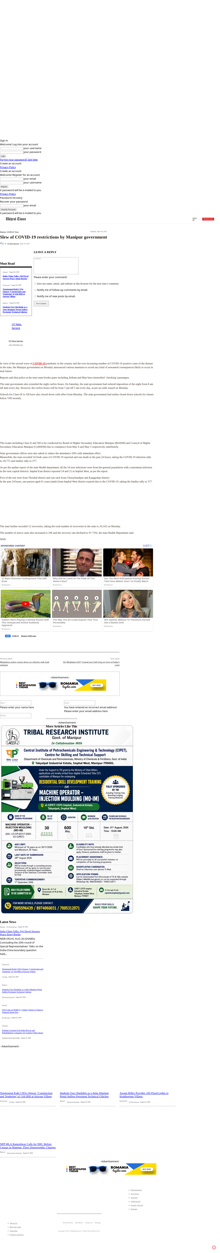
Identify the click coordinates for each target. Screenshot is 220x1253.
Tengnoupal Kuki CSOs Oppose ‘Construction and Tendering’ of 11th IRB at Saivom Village (14, 293)
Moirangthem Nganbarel (14, 1153)
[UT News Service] (2, 244)
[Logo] (16, 219)
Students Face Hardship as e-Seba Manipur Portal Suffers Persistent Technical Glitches (15, 309)
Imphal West (123, 1101)
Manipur (3, 232)
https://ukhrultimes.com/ (16, 345)
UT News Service (13, 243)
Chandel (4, 1005)
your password (32, 152)
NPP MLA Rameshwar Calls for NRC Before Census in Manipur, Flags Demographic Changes (28, 1145)
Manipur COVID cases (28, 636)
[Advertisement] (77, 420)
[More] (89, 243)
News (17, 232)
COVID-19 (10, 232)
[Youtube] (28, 1204)
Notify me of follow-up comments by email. (62, 290)
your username (33, 148)
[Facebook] (52, 243)
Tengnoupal (6, 285)
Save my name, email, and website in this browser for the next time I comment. (78, 283)
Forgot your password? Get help (19, 159)
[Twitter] (12, 1204)
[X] (61, 243)
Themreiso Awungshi (8, 997)
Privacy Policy (8, 167)
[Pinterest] (70, 243)
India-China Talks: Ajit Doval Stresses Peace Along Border (20, 933)
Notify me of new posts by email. (56, 296)
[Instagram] (20, 1204)
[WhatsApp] (80, 243)
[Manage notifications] (214, 1247)
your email (30, 178)
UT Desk (4, 977)
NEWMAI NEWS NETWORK (11, 1038)
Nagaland (5, 1025)
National (5, 272)
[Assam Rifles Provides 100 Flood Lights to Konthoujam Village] (148, 1071)
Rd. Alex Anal (6, 1017)
